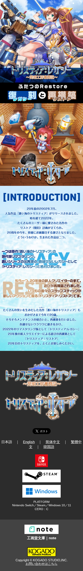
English (29, 442)
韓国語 (48, 447)
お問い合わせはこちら (41, 563)
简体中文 (53, 442)
